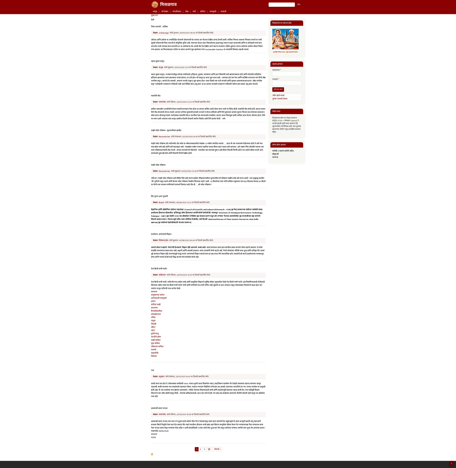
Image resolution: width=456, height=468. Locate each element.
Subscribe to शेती (152, 454)
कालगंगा (154, 308)
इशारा (153, 301)
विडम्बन (154, 356)
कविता (202, 11)
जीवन (153, 327)
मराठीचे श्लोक (156, 336)
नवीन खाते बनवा (278, 95)
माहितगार (162, 275)
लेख (186, 11)
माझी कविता (156, 340)
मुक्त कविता (155, 343)
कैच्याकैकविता (156, 311)
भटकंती (223, 11)
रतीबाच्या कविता (157, 346)
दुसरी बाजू (155, 333)
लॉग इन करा (278, 89)
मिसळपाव (168, 4)
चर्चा (194, 11)
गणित (153, 317)
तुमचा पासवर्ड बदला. (280, 98)
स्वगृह (155, 11)
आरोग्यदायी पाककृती (159, 298)
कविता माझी (156, 304)
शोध (298, 4)
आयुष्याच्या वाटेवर (157, 295)
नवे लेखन (164, 11)
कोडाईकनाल (156, 314)
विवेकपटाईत (163, 240)
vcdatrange (164, 33)
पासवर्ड (275, 79)
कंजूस (161, 67)
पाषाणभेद (162, 102)
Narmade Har (164, 136)
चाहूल (153, 320)
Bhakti (161, 202)
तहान (153, 330)
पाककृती (213, 11)
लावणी (153, 349)
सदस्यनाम (276, 70)
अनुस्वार (161, 376)
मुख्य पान (154, 15)
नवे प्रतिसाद (176, 11)
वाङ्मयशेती (154, 353)
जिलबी (153, 324)
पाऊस (153, 437)
